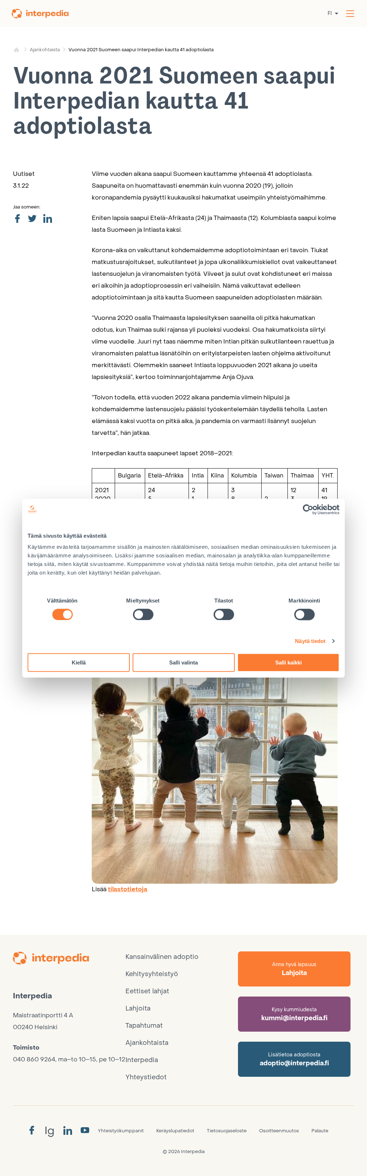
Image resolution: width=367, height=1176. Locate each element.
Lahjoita (138, 1008)
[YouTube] (85, 1131)
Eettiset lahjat (147, 991)
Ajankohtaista (45, 50)
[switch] (143, 614)
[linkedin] (47, 219)
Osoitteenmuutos (279, 1131)
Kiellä (79, 662)
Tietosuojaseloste (227, 1131)
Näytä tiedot (310, 641)
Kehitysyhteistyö (151, 974)
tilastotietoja (127, 889)
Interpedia (141, 1060)
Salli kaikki (288, 662)
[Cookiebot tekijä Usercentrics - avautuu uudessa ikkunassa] (308, 509)
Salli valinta (183, 662)
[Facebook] (31, 1131)
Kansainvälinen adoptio (162, 957)
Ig (49, 1131)
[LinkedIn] (67, 1131)
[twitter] (32, 219)
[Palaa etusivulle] (44, 14)
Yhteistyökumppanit (121, 1131)
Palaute (319, 1131)
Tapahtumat (144, 1026)
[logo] (69, 959)
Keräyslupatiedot (175, 1131)
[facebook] (17, 219)
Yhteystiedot (146, 1077)
